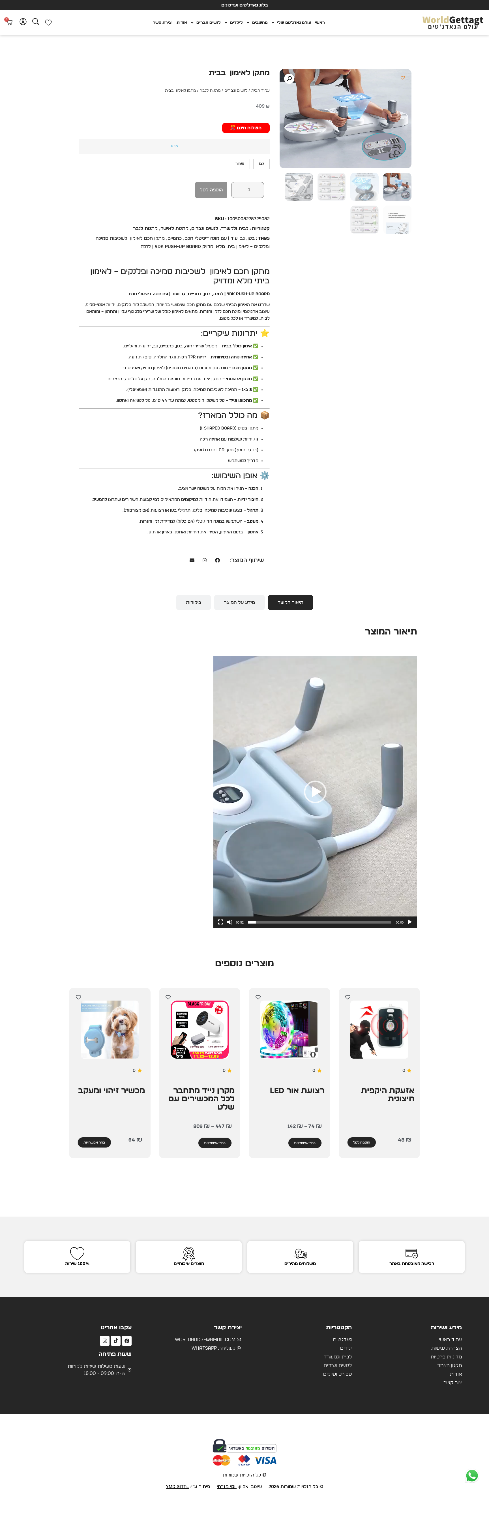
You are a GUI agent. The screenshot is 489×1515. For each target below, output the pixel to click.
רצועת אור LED (297, 1091)
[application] (315, 792)
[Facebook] (127, 1341)
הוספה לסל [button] (361, 1142)
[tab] (290, 602)
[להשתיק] (230, 922)
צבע (174, 146)
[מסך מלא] (221, 922)
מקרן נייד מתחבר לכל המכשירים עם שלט (201, 1099)
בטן (251, 238)
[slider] (319, 922)
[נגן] (410, 922)
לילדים (236, 23)
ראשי (320, 23)
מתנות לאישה (174, 228)
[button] (289, 79)
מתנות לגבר (210, 91)
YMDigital (177, 1486)
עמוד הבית (260, 91)
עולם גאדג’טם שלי (294, 23)
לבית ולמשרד (234, 228)
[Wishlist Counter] (48, 22)
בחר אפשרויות (305, 1143)
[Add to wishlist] (402, 77)
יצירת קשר (163, 23)
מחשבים (260, 23)
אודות (182, 23)
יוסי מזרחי (227, 1486)
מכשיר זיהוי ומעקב (111, 1091)
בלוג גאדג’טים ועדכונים (244, 5)
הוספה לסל (211, 190)
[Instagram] (105, 1341)
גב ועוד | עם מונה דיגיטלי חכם (215, 238)
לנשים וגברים (208, 23)
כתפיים (175, 238)
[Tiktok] (116, 1341)
